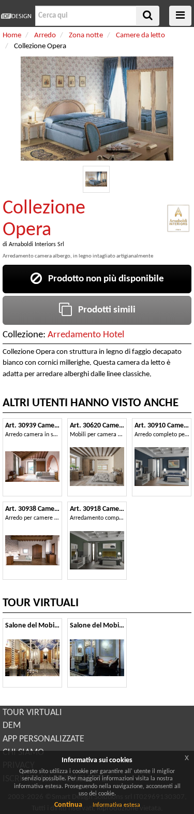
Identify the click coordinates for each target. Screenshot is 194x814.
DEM (12, 726)
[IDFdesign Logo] (16, 16)
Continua (68, 805)
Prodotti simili (104, 310)
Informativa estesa (116, 805)
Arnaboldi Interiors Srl (36, 244)
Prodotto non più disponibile (103, 279)
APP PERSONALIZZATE (43, 739)
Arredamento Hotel (86, 335)
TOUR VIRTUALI (32, 713)
